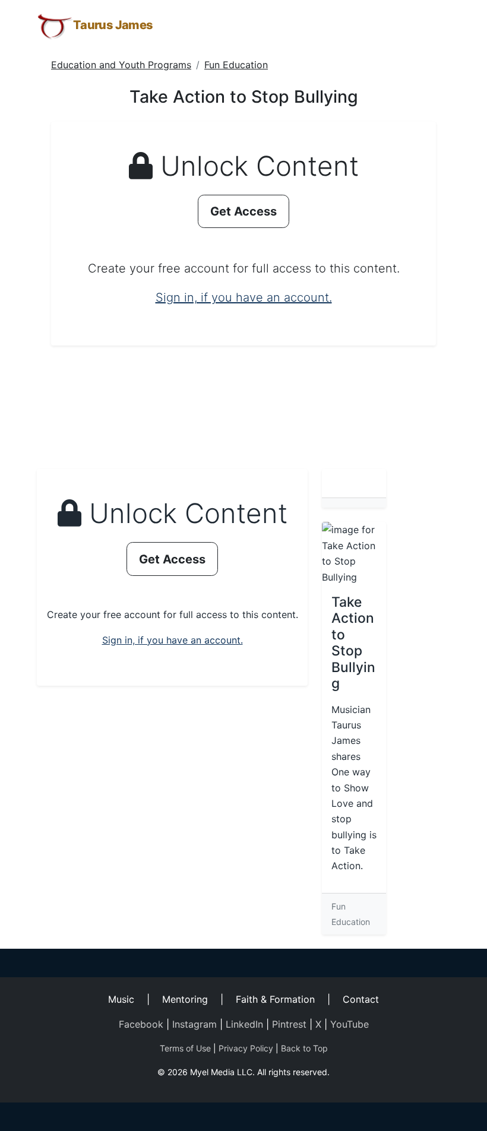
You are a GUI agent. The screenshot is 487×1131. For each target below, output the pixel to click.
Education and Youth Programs (121, 65)
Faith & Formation (275, 999)
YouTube (349, 1024)
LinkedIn (244, 1024)
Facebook (141, 1024)
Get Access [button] (243, 211)
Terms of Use (185, 1048)
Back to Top (304, 1048)
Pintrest (289, 1024)
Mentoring (185, 999)
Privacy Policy (246, 1048)
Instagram (194, 1024)
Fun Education (236, 65)
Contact (361, 999)
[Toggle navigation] (433, 25)
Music (121, 999)
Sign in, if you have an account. (244, 297)
